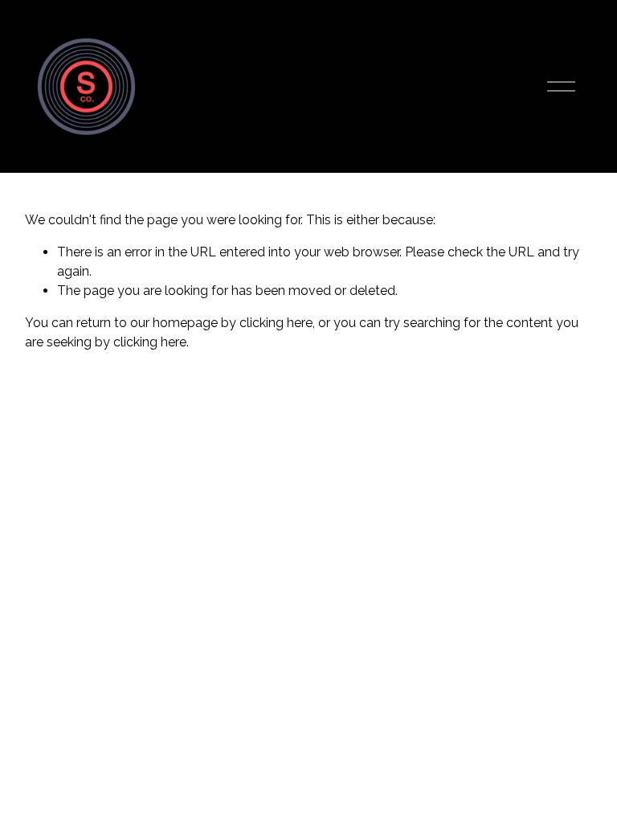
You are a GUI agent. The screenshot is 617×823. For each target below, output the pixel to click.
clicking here (276, 322)
